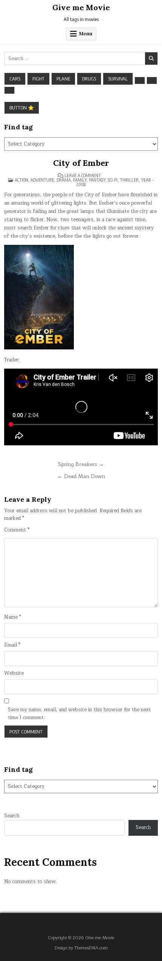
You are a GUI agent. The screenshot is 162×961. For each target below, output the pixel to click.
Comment (16, 530)
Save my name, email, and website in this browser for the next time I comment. (79, 714)
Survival (118, 79)
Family (80, 180)
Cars (14, 79)
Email (12, 645)
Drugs (89, 79)
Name (12, 617)
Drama (64, 180)
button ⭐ (21, 108)
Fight (38, 79)
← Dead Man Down (81, 476)
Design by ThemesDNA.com (81, 948)
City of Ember (81, 163)
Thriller (129, 180)
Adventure (42, 180)
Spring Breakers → (81, 464)
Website (14, 673)
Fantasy (97, 180)
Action (21, 180)
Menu (85, 33)
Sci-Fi (113, 180)
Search (11, 816)
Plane (63, 79)
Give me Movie (81, 7)
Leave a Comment (82, 175)
